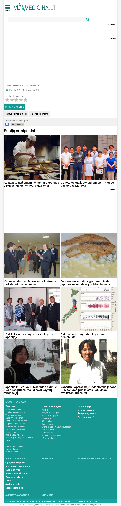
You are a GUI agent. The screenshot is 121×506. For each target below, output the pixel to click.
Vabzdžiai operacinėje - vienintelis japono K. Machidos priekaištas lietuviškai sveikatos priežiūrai (88, 390)
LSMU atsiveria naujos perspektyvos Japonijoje (28, 336)
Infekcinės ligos (48, 438)
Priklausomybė (48, 430)
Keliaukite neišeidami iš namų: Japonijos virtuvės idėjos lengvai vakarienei (31, 184)
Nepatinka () (32, 90)
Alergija (45, 410)
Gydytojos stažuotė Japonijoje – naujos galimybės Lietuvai (87, 184)
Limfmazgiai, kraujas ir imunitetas (19, 438)
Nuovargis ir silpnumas (51, 435)
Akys (7, 443)
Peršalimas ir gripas (50, 415)
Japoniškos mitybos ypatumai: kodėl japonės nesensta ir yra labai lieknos (85, 283)
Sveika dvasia (12, 484)
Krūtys (8, 440)
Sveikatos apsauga (17, 495)
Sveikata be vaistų (16, 458)
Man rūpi (10, 406)
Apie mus (22, 501)
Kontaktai (64, 501)
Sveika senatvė (86, 417)
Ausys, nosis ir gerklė (14, 446)
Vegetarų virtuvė (14, 477)
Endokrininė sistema (14, 418)
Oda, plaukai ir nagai (14, 435)
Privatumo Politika (86, 501)
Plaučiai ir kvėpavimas (15, 412)
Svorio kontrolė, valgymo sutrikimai (56, 427)
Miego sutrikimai (49, 432)
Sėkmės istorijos (14, 488)
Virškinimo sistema (13, 415)
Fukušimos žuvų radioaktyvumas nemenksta (83, 336)
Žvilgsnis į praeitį (87, 413)
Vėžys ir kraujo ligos (50, 413)
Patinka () (14, 90)
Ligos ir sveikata (15, 402)
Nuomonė (47, 495)
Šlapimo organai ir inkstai (16, 424)
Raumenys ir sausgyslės (15, 429)
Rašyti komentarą (39, 114)
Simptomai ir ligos (51, 406)
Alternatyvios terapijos (17, 466)
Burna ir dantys (11, 449)
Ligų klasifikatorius (43, 501)
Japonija (19, 106)
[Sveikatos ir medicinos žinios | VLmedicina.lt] (35, 7)
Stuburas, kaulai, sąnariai (16, 426)
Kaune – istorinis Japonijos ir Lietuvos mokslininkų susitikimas (30, 283)
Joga (8, 480)
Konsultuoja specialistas (94, 458)
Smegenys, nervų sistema (16, 421)
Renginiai (47, 458)
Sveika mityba (12, 469)
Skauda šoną (47, 424)
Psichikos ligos (11, 452)
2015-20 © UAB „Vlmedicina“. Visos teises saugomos (42, 505)
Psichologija (84, 406)
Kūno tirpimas (47, 421)
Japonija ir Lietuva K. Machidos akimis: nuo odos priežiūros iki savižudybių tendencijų (30, 390)
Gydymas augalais (15, 462)
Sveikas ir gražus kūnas (18, 473)
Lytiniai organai (12, 432)
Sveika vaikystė (86, 410)
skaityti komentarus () (16, 114)
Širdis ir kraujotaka (13, 409)
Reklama (112, 25)
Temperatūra (47, 418)
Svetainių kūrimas (93, 505)
